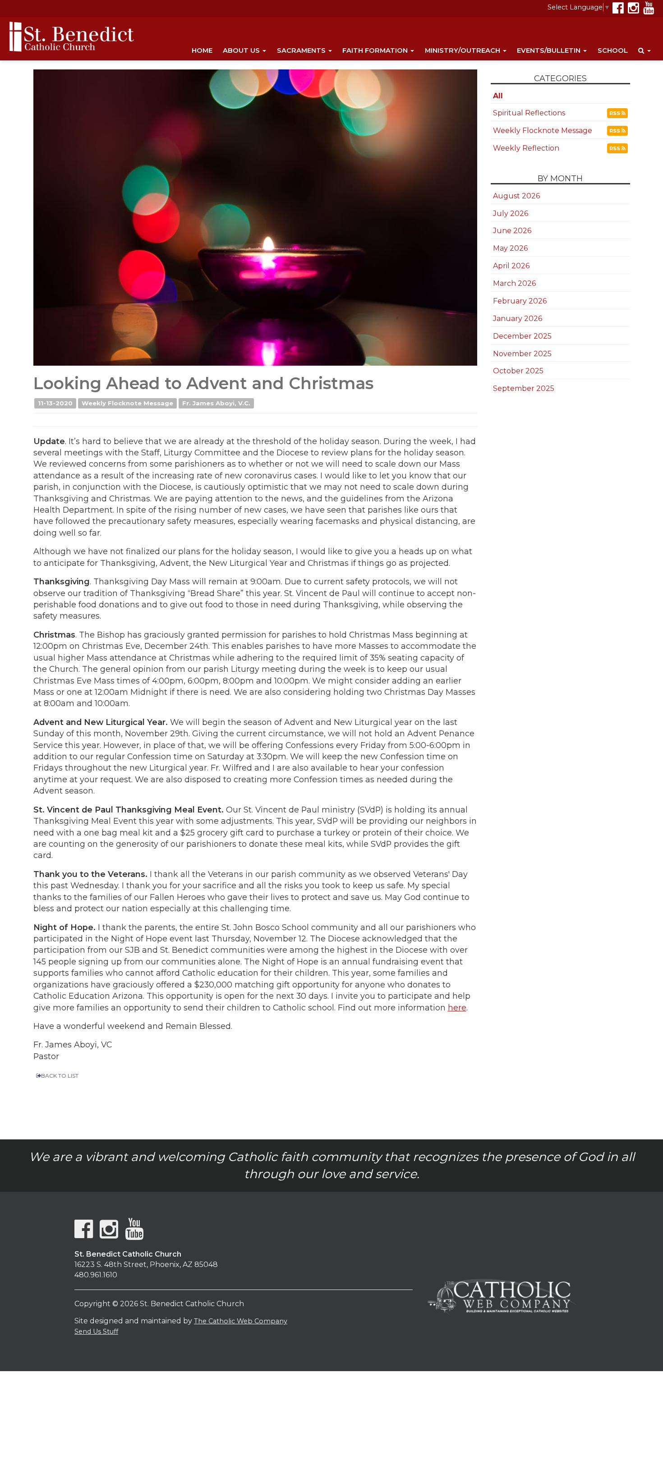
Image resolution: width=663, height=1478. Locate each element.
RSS (615, 113)
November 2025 (522, 353)
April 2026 (511, 266)
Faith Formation (376, 50)
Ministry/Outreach (463, 50)
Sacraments (302, 50)
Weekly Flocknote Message (542, 130)
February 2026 (520, 301)
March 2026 (514, 283)
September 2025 (523, 388)
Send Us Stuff (96, 1331)
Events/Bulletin (549, 50)
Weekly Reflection (526, 148)
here (457, 1007)
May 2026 (510, 248)
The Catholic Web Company (240, 1321)
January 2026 (517, 318)
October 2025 (518, 371)
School (613, 50)
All (498, 96)
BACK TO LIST (59, 1075)
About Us (242, 50)
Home (202, 50)
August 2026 (516, 196)
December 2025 (522, 336)
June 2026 (512, 230)
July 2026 (510, 213)
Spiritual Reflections (529, 113)
